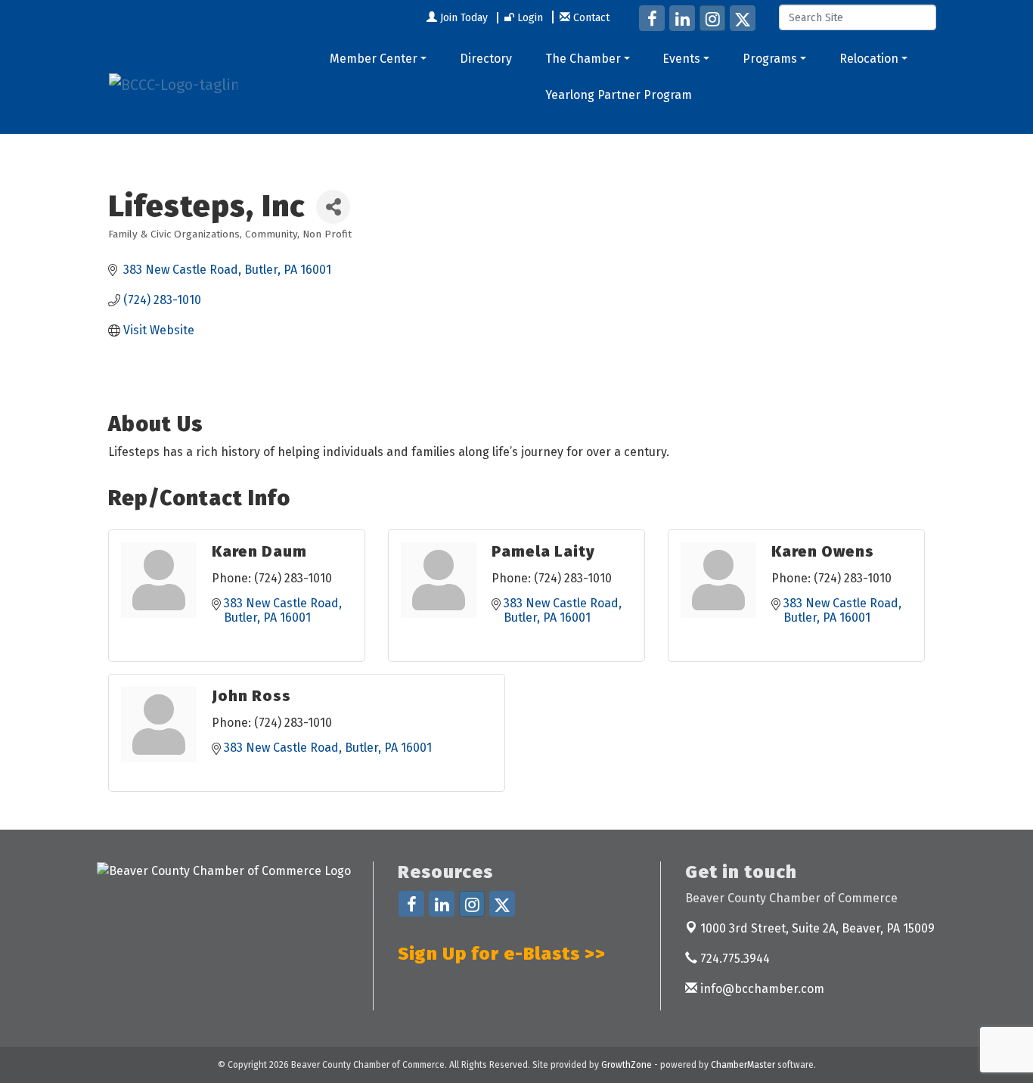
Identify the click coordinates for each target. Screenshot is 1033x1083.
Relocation (868, 58)
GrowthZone (626, 1065)
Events (681, 58)
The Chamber (583, 58)
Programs (770, 58)
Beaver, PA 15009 (817, 928)
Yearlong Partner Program (618, 95)
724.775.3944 (733, 958)
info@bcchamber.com (760, 989)
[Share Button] (333, 207)
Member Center (373, 58)
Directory (486, 58)
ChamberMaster (743, 1065)
